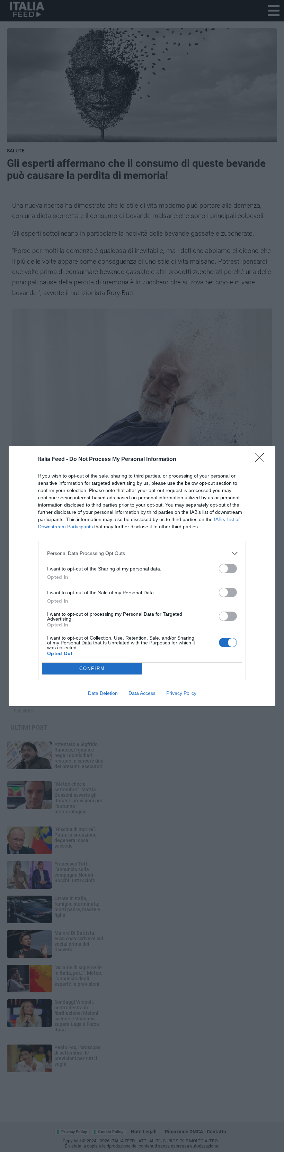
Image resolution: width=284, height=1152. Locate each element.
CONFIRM (92, 668)
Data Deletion (103, 693)
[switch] (228, 568)
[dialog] (142, 576)
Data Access (142, 693)
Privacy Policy (181, 693)
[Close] (261, 459)
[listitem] (142, 553)
